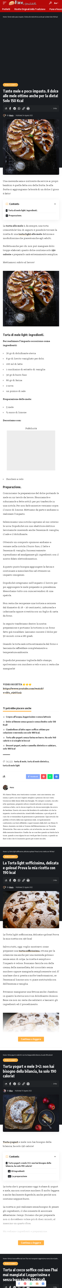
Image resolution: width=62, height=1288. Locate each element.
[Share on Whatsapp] (19, 108)
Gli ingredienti (18, 1171)
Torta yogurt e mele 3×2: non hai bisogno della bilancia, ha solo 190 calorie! (28, 1164)
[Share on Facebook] (10, 108)
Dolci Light (10, 85)
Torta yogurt (10, 1142)
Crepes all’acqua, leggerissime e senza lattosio (28, 716)
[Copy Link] (23, 108)
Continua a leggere (31, 1039)
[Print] (28, 108)
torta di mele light (11, 765)
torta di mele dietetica (38, 761)
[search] (50, 3)
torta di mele (20, 761)
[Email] (37, 1284)
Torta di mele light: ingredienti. (22, 210)
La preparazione (19, 1176)
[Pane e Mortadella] (22, 3)
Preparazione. (15, 215)
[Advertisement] (31, 50)
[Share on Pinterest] (15, 108)
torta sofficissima (29, 950)
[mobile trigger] (5, 3)
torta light (24, 234)
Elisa (11, 1091)
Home (4, 17)
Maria (11, 115)
